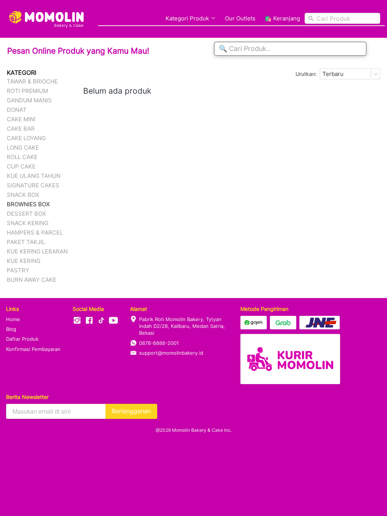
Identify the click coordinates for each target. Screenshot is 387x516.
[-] (77, 321)
